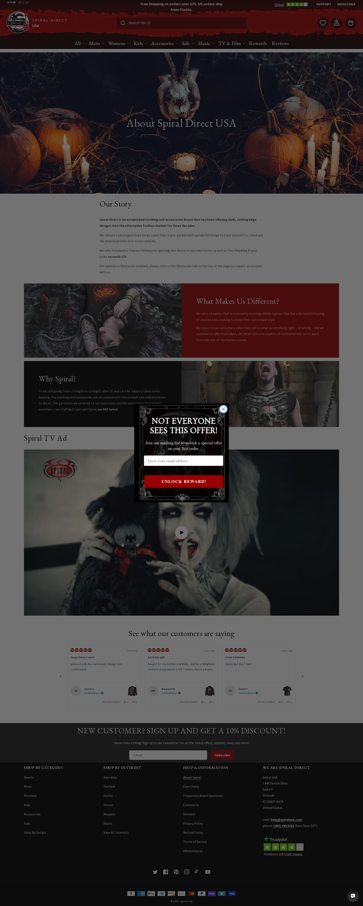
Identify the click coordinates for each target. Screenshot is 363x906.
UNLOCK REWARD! (184, 481)
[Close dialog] (223, 409)
